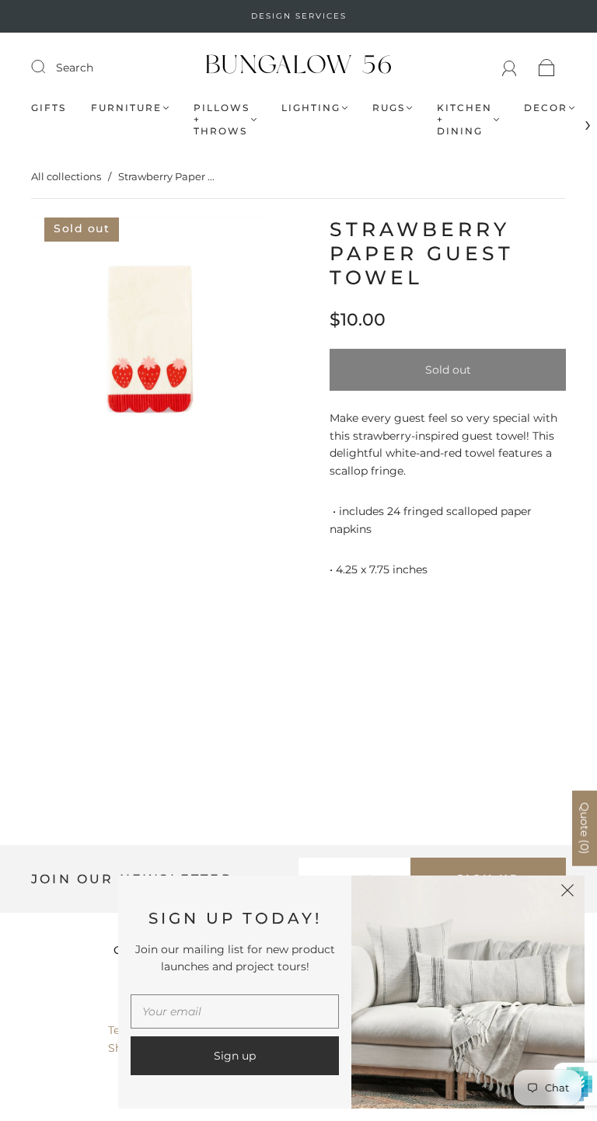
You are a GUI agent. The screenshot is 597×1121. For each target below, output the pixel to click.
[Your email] (235, 1011)
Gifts (48, 107)
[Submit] (48, 67)
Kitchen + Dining (464, 119)
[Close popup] (567, 893)
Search (74, 68)
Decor (545, 107)
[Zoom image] (149, 337)
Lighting (310, 107)
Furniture (126, 107)
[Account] (509, 67)
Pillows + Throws (222, 119)
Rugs (388, 107)
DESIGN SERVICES (299, 16)
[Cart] (547, 67)
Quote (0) (585, 828)
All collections (66, 176)
